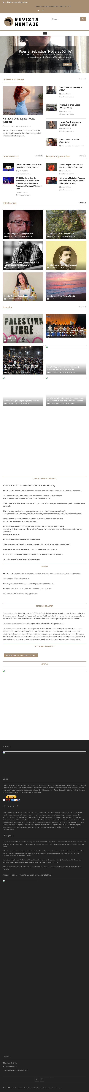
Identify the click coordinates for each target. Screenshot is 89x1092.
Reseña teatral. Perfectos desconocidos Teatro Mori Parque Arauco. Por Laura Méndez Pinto (65, 399)
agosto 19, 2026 (66, 187)
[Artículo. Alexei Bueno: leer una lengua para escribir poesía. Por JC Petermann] (23, 255)
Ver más (67, 65)
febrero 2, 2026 (54, 403)
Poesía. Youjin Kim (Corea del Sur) (60, 233)
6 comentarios (79, 146)
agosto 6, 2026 (10, 268)
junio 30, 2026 (53, 299)
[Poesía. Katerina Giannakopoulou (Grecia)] (23, 286)
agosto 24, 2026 (66, 111)
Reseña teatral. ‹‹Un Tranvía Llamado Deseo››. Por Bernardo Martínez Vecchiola (65, 331)
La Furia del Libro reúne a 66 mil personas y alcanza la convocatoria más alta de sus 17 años (22, 367)
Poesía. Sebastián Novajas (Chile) (45, 51)
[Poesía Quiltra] (23, 328)
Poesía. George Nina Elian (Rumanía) (18, 233)
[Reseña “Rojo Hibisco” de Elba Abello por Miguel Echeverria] (51, 167)
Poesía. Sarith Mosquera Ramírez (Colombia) (70, 123)
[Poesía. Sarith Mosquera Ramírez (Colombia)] (51, 125)
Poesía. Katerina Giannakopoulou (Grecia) (20, 296)
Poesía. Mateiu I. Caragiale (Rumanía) (62, 265)
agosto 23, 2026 (66, 171)
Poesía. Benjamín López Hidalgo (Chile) (69, 106)
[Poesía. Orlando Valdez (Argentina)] (51, 142)
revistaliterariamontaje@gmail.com (16, 2)
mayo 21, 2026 (53, 372)
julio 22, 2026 (53, 268)
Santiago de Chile (10, 1063)
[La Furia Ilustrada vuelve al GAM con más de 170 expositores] (8, 167)
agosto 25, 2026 (22, 192)
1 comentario (24, 403)
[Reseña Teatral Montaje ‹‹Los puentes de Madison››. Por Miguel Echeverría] (66, 360)
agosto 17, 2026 (66, 128)
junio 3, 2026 (10, 372)
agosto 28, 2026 (9, 126)
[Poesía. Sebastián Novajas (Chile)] (51, 90)
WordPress (37, 1088)
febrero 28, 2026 (11, 403)
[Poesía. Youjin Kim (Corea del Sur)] (66, 224)
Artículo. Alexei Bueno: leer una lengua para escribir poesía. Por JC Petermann (21, 264)
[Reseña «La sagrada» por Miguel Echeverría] (23, 391)
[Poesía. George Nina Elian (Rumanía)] (23, 224)
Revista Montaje (8, 1088)
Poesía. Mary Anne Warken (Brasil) (61, 296)
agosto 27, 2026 (64, 60)
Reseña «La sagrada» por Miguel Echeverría (21, 400)
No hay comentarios (24, 126)
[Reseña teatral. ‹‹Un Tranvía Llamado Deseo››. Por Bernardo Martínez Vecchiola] (66, 326)
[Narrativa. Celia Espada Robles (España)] (23, 100)
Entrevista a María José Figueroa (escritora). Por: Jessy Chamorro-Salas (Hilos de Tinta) (72, 180)
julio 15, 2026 (10, 299)
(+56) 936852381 (10, 1066)
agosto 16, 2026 (66, 146)
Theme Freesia (28, 1088)
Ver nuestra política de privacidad (20, 655)
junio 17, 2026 (53, 335)
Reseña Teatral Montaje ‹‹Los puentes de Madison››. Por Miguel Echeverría (63, 368)
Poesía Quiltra (10, 338)
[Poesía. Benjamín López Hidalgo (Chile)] (51, 107)
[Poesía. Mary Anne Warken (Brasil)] (66, 286)
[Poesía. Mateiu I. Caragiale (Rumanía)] (66, 255)
